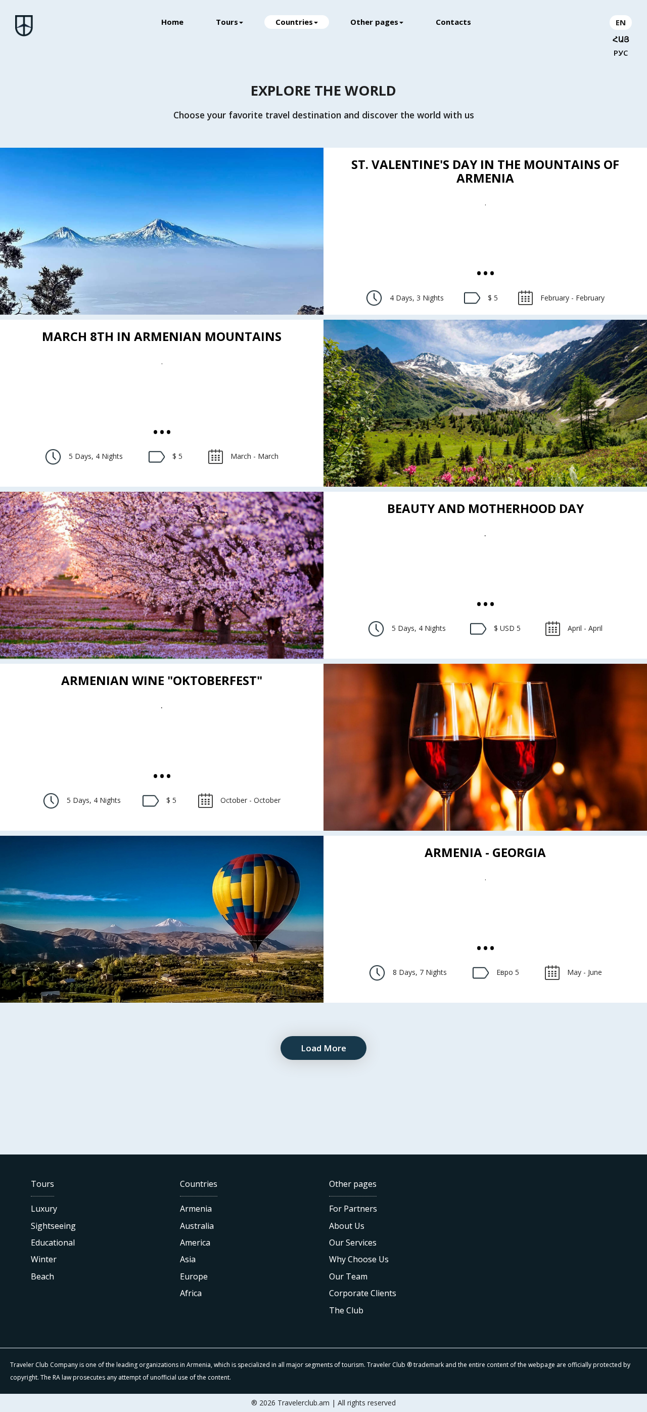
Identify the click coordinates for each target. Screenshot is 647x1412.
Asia (188, 1259)
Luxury (44, 1208)
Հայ (621, 39)
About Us (346, 1225)
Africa (191, 1293)
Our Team (348, 1276)
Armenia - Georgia (485, 852)
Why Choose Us (359, 1259)
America (195, 1242)
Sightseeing (53, 1225)
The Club (346, 1310)
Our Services (353, 1242)
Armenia (196, 1208)
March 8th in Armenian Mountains (162, 336)
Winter (44, 1259)
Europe (194, 1276)
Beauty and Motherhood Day (485, 508)
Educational (53, 1242)
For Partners (353, 1208)
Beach (42, 1276)
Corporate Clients (362, 1293)
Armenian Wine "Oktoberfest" (161, 680)
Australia (197, 1225)
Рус (621, 53)
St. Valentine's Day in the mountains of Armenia (485, 171)
